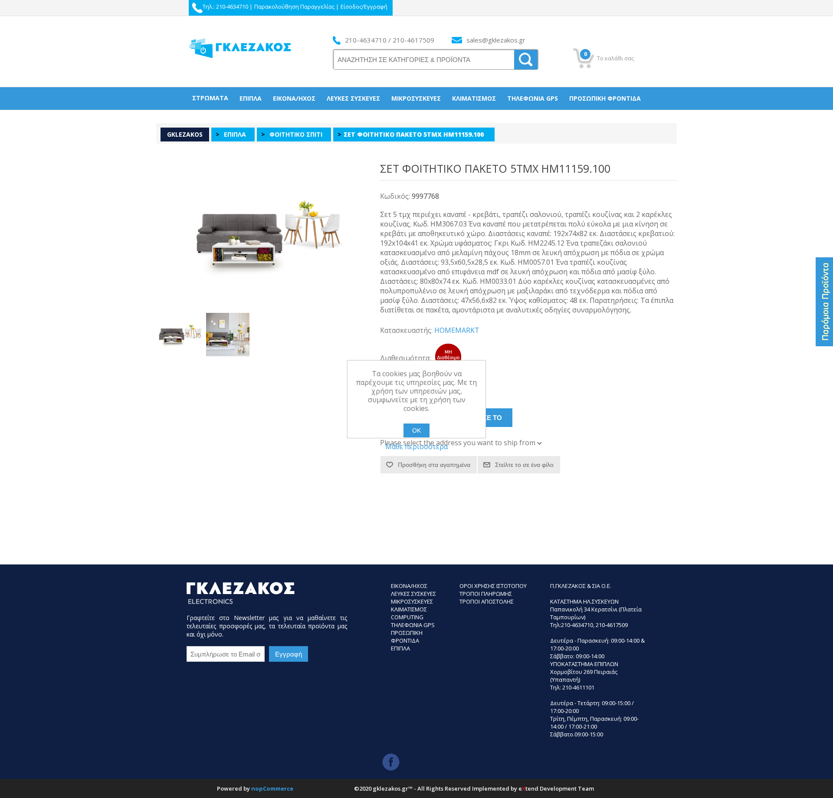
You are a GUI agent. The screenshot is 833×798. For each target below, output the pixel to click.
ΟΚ (416, 430)
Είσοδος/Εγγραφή (364, 6)
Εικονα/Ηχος (409, 586)
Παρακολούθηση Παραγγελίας (294, 6)
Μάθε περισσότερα (416, 446)
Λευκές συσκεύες (353, 98)
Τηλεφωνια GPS (413, 625)
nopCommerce (272, 788)
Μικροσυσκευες (412, 601)
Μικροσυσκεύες (416, 98)
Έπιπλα (250, 98)
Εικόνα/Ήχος (294, 98)
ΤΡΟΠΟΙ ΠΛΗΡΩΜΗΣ (485, 594)
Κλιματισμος (409, 609)
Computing (407, 617)
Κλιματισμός (474, 98)
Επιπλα (400, 648)
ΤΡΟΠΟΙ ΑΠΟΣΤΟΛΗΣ (486, 601)
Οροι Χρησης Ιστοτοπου (493, 586)
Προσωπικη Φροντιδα (407, 636)
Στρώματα (210, 98)
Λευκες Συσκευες (413, 594)
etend (528, 788)
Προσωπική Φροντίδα (605, 98)
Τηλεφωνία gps (532, 98)
